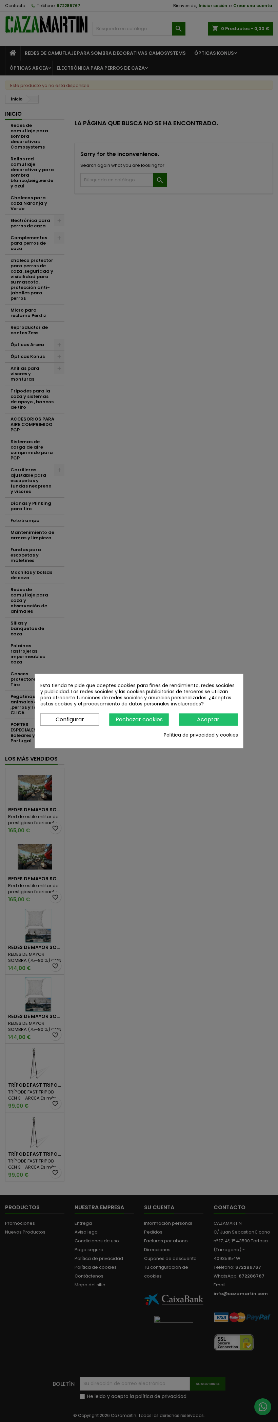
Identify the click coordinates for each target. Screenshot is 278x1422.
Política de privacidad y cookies (201, 735)
